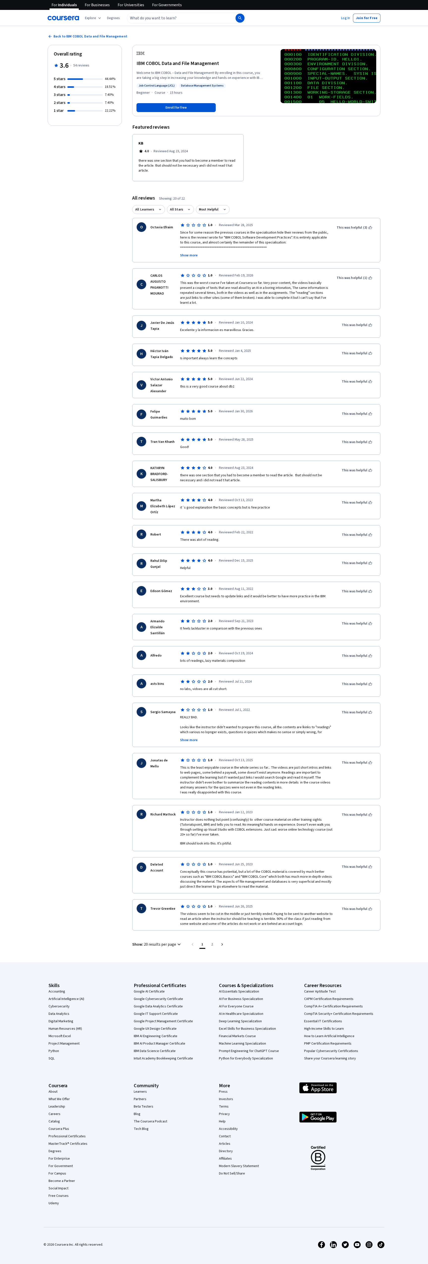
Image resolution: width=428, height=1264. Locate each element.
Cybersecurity (59, 1006)
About (53, 1091)
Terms (224, 1106)
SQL (51, 1058)
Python (54, 1051)
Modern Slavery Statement (239, 1166)
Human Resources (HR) (65, 1028)
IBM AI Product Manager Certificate (159, 1043)
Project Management (64, 1043)
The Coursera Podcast (150, 1121)
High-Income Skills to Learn (324, 1028)
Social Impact (58, 1188)
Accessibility (228, 1128)
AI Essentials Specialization (239, 991)
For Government (61, 1166)
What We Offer (59, 1099)
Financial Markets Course (237, 1036)
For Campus (57, 1173)
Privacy (224, 1114)
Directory (226, 1151)
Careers (54, 1114)
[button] (113, 18)
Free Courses (59, 1195)
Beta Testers (143, 1106)
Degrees (55, 1151)
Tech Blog (141, 1128)
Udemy (54, 1203)
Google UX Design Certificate (155, 1028)
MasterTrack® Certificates (68, 1143)
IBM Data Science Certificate (155, 1051)
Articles (224, 1143)
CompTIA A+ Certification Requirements (333, 1006)
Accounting (57, 991)
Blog (137, 1114)
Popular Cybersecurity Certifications (331, 1051)
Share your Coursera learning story (330, 1058)
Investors (226, 1099)
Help (222, 1121)
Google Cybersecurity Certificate (158, 998)
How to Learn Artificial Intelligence (329, 1036)
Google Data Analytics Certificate (158, 1006)
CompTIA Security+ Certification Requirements (338, 1013)
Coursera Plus (59, 1128)
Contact (225, 1136)
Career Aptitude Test (320, 991)
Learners (140, 1091)
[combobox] (176, 18)
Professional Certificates (67, 1136)
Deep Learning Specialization (240, 1021)
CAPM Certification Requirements (328, 998)
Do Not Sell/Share (232, 1173)
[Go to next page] (222, 944)
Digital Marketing (61, 1021)
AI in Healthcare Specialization (241, 1013)
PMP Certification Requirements (327, 1043)
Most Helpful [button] (209, 209)
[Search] (240, 18)
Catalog (54, 1121)
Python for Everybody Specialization (246, 1058)
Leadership (57, 1106)
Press (223, 1091)
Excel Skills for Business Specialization (247, 1028)
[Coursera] (63, 18)
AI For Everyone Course (236, 1006)
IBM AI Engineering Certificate (155, 1036)
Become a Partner (62, 1180)
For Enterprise (59, 1158)
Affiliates (225, 1158)
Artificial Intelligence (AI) (66, 998)
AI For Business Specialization (241, 998)
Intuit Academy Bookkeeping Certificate (163, 1058)
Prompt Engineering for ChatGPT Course (249, 1051)
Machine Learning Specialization (242, 1043)
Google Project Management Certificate (163, 1021)
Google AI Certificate (149, 991)
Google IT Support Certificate (156, 1013)
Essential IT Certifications (323, 1021)
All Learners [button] (144, 209)
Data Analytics (59, 1013)
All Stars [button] (176, 209)
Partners (140, 1099)
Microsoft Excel (60, 1036)
